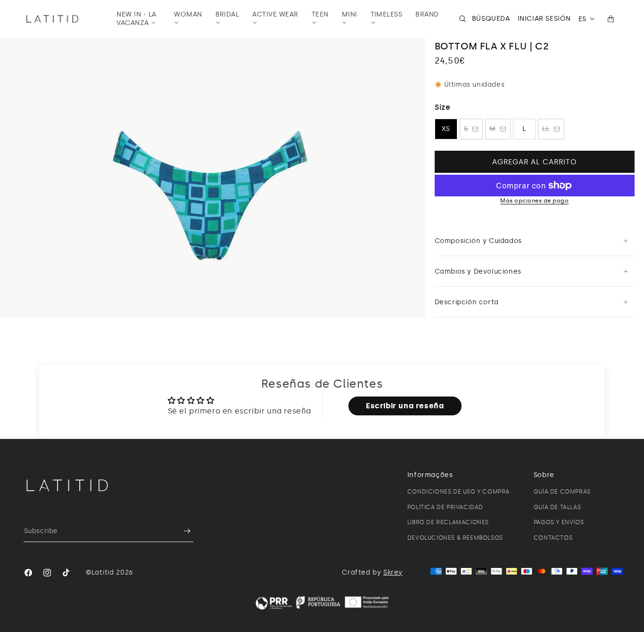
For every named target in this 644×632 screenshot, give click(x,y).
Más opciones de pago (534, 200)
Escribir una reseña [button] (405, 405)
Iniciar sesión (544, 19)
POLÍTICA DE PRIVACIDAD (445, 507)
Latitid (102, 572)
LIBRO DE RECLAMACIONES (448, 522)
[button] (138, 19)
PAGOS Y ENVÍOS (559, 522)
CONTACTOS (553, 538)
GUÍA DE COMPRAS (562, 491)
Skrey (393, 572)
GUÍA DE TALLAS (557, 507)
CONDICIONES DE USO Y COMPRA (458, 491)
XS (446, 129)
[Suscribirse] (182, 531)
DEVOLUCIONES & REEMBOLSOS (455, 538)
